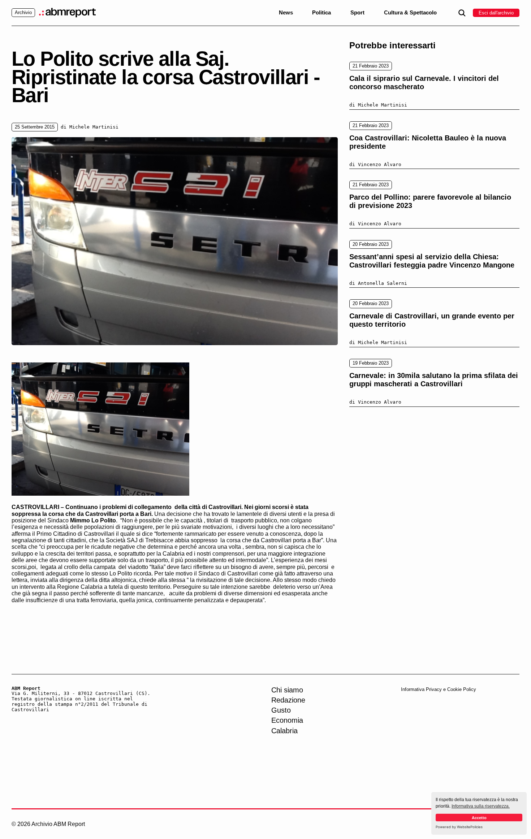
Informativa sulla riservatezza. (481, 806)
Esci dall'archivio (496, 13)
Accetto (479, 818)
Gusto (281, 710)
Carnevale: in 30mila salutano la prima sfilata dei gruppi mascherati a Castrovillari (433, 379)
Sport (357, 13)
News (286, 13)
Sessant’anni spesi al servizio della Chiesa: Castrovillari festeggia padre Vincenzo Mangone (431, 261)
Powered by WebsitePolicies (459, 827)
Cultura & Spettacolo (410, 13)
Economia (287, 720)
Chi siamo (287, 690)
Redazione (288, 700)
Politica (321, 13)
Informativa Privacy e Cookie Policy (438, 689)
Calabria (284, 731)
